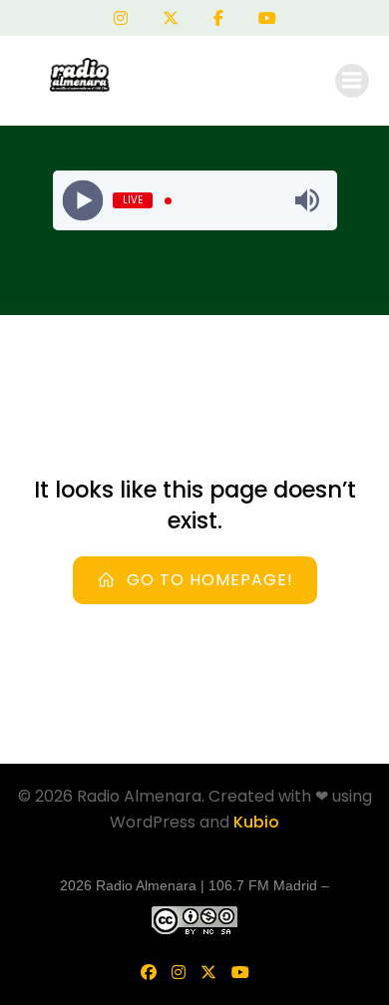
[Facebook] (218, 18)
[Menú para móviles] (352, 81)
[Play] (82, 200)
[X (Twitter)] (171, 18)
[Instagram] (121, 18)
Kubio (256, 822)
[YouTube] (267, 18)
